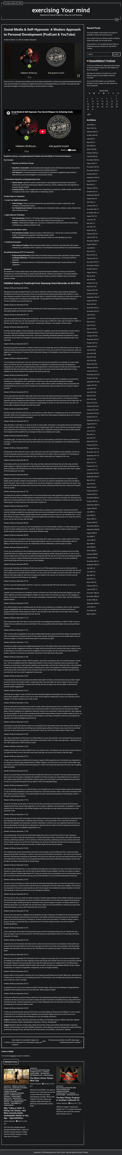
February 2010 (91, 491)
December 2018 (92, 262)
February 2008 (91, 554)
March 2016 (90, 304)
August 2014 (91, 346)
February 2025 (91, 153)
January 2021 (91, 237)
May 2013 (90, 396)
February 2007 (91, 586)
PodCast (44, 1022)
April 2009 (90, 515)
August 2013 (91, 385)
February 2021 (91, 234)
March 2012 (90, 441)
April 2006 (90, 610)
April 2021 (90, 227)
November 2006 (92, 596)
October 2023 (91, 174)
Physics (6, 1101)
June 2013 (90, 392)
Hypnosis (37, 1022)
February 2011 (91, 466)
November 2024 (92, 160)
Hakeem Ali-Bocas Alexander (14, 1093)
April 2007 (90, 579)
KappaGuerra (16, 1096)
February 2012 (91, 445)
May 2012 (90, 434)
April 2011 (90, 459)
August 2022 (91, 198)
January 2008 (91, 558)
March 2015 (90, 329)
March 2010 (90, 487)
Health (20, 1022)
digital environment (38, 1025)
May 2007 (90, 575)
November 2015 (92, 311)
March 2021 (90, 230)
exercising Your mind (61, 10)
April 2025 (90, 146)
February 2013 (91, 406)
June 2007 (90, 572)
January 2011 (91, 470)
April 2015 (90, 325)
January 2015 (91, 336)
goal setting (55, 1025)
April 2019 (90, 251)
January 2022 (91, 206)
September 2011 (92, 455)
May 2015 (90, 322)
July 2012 (90, 427)
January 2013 (91, 410)
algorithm (12, 1025)
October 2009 (91, 501)
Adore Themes (83, 1152)
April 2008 (90, 547)
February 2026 (91, 132)
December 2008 (92, 526)
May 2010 (90, 480)
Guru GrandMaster (63, 1089)
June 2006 (90, 607)
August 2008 (91, 533)
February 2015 (91, 332)
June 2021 (90, 220)
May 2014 (90, 357)
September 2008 (92, 529)
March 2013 (90, 403)
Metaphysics (17, 1098)
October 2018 (91, 269)
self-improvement (39, 1029)
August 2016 (91, 301)
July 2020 (90, 248)
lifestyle (6, 1027)
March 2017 (90, 286)
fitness (48, 1025)
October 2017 (91, 283)
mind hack (24, 1027)
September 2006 (92, 603)
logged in (13, 1056)
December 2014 (92, 339)
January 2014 (91, 371)
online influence (48, 1027)
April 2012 (90, 438)
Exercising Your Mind (36, 1020)
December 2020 (92, 241)
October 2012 (91, 417)
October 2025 (91, 135)
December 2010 (92, 473)
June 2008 (90, 540)
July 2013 (90, 389)
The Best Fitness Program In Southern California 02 (68, 1098)
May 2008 (90, 543)
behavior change (22, 1025)
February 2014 (91, 367)
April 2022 (90, 202)
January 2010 (91, 494)
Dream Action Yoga (19, 1086)
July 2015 (90, 315)
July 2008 (90, 536)
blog (29, 1025)
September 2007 (92, 565)
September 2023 (92, 177)
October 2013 (91, 378)
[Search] (116, 19)
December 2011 (92, 448)
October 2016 (91, 294)
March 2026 (90, 128)
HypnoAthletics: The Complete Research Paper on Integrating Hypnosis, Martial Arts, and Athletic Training (103, 46)
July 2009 (90, 512)
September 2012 (92, 420)
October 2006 (91, 600)
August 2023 (91, 181)
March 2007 (90, 582)
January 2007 (91, 589)
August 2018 (91, 272)
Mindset (31, 1027)
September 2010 (92, 477)
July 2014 (90, 350)
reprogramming (17, 1029)
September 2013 (92, 382)
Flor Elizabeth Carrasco (52, 1020)
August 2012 (91, 424)
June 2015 (90, 318)
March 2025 (90, 149)
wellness (68, 1029)
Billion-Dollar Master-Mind (40, 1070)
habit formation (65, 1025)
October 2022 (91, 191)
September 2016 (92, 297)
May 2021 (90, 223)
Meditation (7, 1098)
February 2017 (91, 290)
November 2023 (92, 170)
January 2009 (91, 522)
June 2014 (90, 353)
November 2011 (92, 452)
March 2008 (90, 550)
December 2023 (92, 167)
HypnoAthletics (28, 1022)
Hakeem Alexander (30, 40)
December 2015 (92, 308)
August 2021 (91, 216)
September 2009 (92, 505)
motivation (38, 1027)
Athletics (13, 1020)
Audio (19, 1020)
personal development (61, 1027)
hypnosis (74, 1025)
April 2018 (90, 279)
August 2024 (91, 163)
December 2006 (92, 593)
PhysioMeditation (17, 1101)
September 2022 (92, 195)
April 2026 (90, 125)
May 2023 (90, 184)
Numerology (8, 1100)
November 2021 (92, 213)
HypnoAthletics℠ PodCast (102, 61)
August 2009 (91, 508)
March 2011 (90, 462)
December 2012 (92, 413)
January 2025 (91, 156)
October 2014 (91, 343)
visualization (59, 1029)
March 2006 (90, 614)
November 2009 (92, 498)
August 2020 (91, 244)
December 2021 (92, 209)
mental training (15, 1027)
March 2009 (90, 519)
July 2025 (90, 139)
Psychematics (16, 1103)
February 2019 (91, 258)
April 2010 (90, 484)
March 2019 (90, 255)
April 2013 (90, 399)
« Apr (88, 114)
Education (25, 1020)
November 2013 (92, 374)
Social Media (50, 1029)
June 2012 (90, 431)
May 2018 (90, 276)
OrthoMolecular (20, 1100)
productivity (8, 1029)
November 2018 (92, 265)
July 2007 (90, 568)
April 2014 (90, 360)
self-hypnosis (28, 1029)
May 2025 (90, 142)
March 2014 (90, 364)
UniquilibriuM (52, 1022)
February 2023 (91, 188)
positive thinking (75, 1027)
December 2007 (92, 561)
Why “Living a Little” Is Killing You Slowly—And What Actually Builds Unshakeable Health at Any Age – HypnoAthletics (16, 1113)
